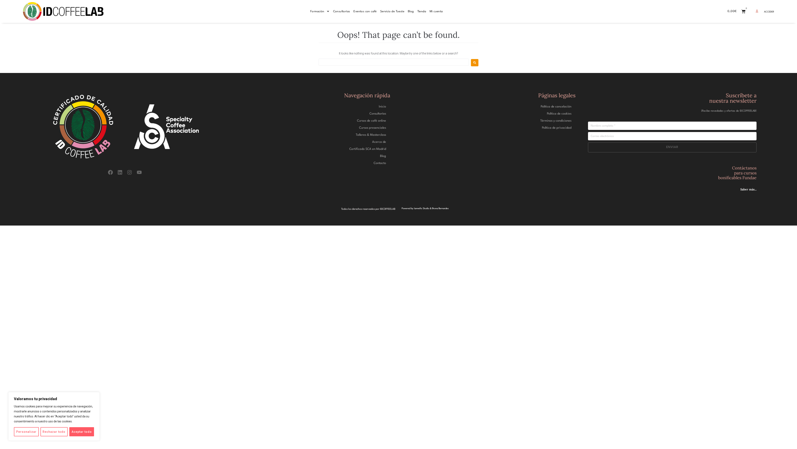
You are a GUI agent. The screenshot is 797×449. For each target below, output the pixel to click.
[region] (54, 416)
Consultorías (341, 11)
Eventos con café (364, 11)
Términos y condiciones (555, 120)
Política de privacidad (556, 128)
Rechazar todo (54, 431)
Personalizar (26, 431)
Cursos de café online (371, 120)
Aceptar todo (82, 431)
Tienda (421, 11)
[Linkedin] (120, 172)
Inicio (382, 106)
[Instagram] (129, 172)
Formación (317, 11)
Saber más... (748, 189)
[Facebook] (110, 172)
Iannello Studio (421, 208)
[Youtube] (139, 172)
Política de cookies (559, 113)
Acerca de (379, 142)
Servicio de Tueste (392, 11)
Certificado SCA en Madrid (367, 149)
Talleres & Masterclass (371, 135)
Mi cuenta (436, 11)
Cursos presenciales (372, 128)
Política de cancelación (556, 106)
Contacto (380, 163)
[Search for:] (394, 62)
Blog (411, 11)
